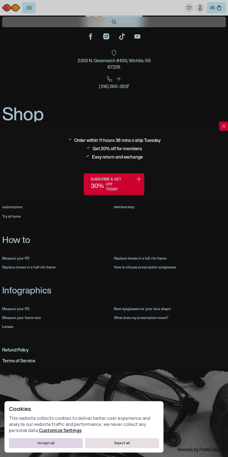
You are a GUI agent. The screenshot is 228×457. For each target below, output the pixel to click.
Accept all (46, 443)
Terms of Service (18, 361)
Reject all (122, 443)
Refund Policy (15, 350)
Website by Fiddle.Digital (200, 449)
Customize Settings (60, 430)
